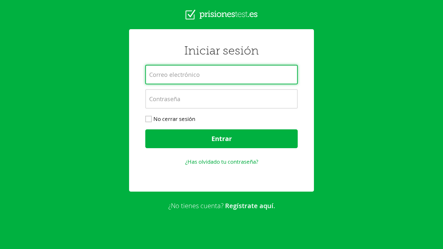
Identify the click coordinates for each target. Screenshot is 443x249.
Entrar (221, 138)
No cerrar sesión (174, 119)
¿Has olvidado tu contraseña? (221, 161)
